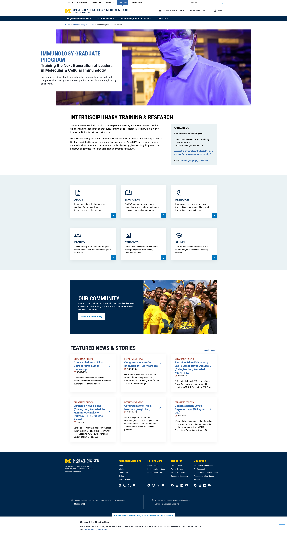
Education (123, 2)
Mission (122, 469)
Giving (121, 476)
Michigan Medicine (130, 460)
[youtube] (134, 485)
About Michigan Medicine (76, 2)
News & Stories (124, 480)
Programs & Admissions (203, 466)
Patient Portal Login (155, 473)
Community (123, 473)
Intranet (197, 480)
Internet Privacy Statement (96, 529)
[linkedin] (181, 485)
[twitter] (129, 485)
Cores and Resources (179, 476)
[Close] (282, 521)
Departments (137, 2)
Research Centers (178, 473)
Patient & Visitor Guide (156, 469)
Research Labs (177, 469)
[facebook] (120, 485)
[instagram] (124, 485)
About (121, 466)
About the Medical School (204, 476)
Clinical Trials (176, 466)
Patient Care (96, 2)
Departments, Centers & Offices (206, 473)
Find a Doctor (152, 466)
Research (110, 2)
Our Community (200, 469)
